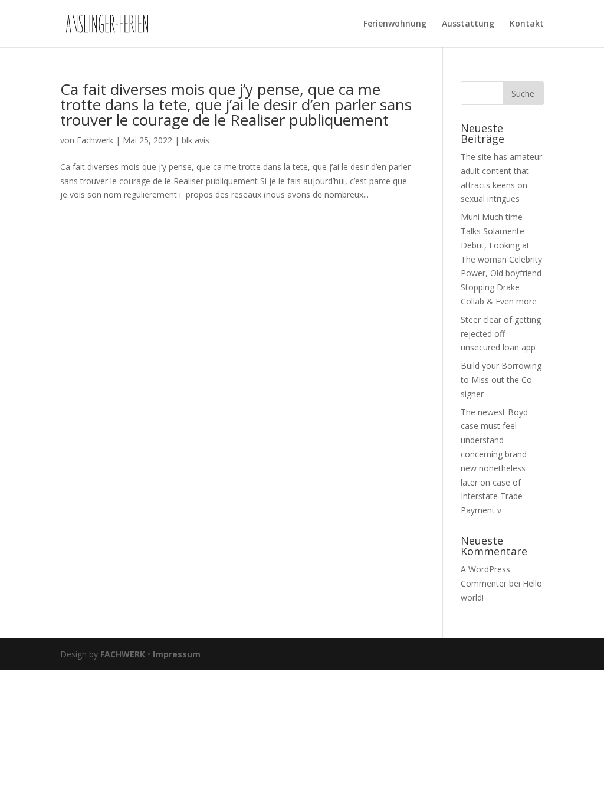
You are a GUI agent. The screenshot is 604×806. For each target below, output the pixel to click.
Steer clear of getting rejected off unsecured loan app (501, 333)
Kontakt (527, 24)
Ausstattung (468, 24)
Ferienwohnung (394, 24)
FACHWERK (122, 654)
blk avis (195, 140)
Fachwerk (95, 140)
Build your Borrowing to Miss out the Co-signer (501, 379)
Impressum (177, 654)
